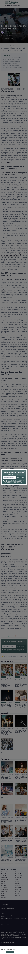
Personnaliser (18, 951)
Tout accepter (10, 951)
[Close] (24, 471)
